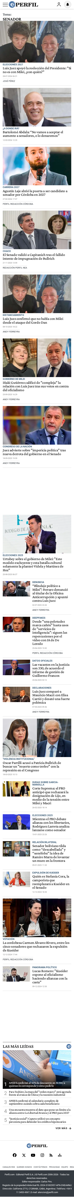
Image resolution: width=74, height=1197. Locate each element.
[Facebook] (15, 1155)
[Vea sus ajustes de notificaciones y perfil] (67, 4)
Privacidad (54, 1167)
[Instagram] (42, 1155)
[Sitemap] (59, 1155)
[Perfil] (37, 1147)
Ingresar (58, 4)
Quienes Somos (24, 1167)
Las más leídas (18, 1046)
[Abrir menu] (5, 5)
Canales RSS (9, 1167)
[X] (23, 1155)
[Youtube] (33, 1155)
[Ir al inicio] (23, 4)
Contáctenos (40, 1167)
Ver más (61, 1128)
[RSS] (51, 1155)
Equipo (64, 1167)
